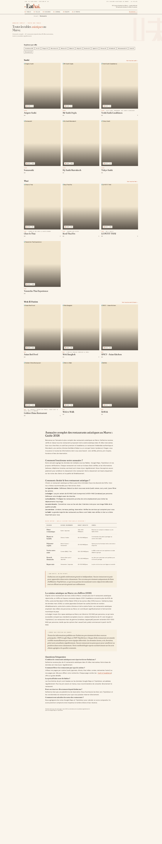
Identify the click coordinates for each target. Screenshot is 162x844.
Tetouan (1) (103, 48)
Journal (56, 12)
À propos (76, 12)
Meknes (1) (64, 48)
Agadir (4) (95, 48)
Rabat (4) (71, 48)
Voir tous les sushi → (132, 60)
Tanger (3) (45, 48)
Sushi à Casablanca (104, 673)
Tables (28, 12)
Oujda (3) (79, 48)
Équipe (66, 12)
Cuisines (47, 12)
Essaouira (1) (28, 52)
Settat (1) (132, 48)
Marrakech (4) (54, 48)
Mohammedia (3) (122, 48)
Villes (37, 12)
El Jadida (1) (112, 48)
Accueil (36, 16)
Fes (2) (37, 48)
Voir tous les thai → (132, 181)
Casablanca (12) (29, 48)
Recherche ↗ (133, 11)
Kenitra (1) (87, 48)
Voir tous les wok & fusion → (130, 302)
